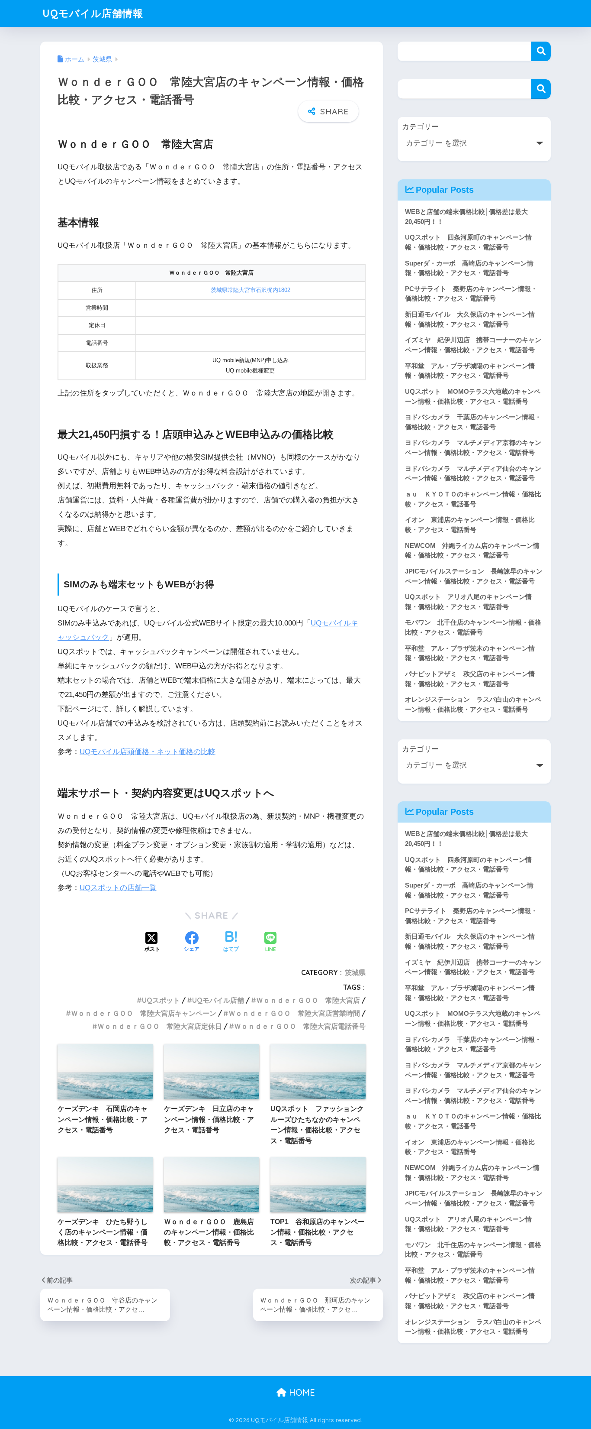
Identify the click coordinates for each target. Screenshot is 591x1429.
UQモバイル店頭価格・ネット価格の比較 (147, 752)
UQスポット (161, 1000)
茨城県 (355, 972)
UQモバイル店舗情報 (92, 13)
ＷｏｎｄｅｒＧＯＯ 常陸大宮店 (308, 1000)
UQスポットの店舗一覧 (118, 888)
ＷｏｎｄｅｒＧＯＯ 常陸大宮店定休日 (159, 1026)
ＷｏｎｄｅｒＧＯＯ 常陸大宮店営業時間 (294, 1013)
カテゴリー (420, 127)
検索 (541, 51)
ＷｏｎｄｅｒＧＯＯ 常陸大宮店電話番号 (300, 1026)
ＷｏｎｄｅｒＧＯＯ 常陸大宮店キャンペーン (143, 1013)
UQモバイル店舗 (218, 1000)
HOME (300, 1392)
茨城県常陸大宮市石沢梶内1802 (250, 290)
